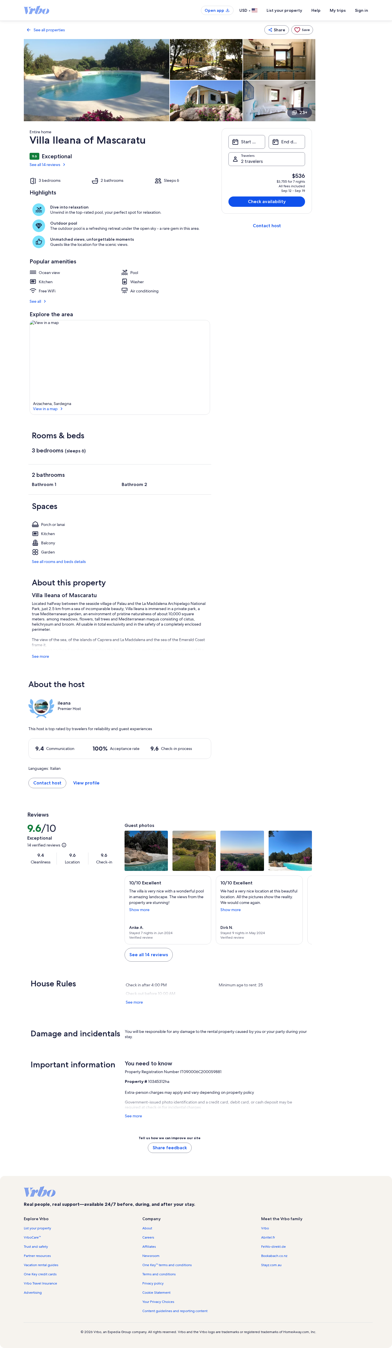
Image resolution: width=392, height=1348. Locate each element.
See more (40, 656)
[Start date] (246, 142)
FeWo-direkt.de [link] (273, 1246)
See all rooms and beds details (59, 561)
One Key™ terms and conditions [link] (167, 1265)
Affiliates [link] (149, 1246)
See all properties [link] (49, 29)
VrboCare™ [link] (32, 1237)
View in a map (45, 408)
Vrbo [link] (265, 1228)
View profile (86, 783)
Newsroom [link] (151, 1255)
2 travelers (252, 161)
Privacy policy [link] (153, 1283)
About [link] (147, 1228)
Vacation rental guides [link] (41, 1265)
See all (35, 301)
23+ (303, 112)
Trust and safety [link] (36, 1246)
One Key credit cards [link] (40, 1274)
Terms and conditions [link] (159, 1274)
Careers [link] (148, 1237)
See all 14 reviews (45, 164)
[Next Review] (305, 910)
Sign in (361, 10)
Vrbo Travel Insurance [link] (40, 1283)
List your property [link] (37, 1228)
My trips (338, 10)
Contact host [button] (47, 783)
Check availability (267, 201)
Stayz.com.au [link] (271, 1265)
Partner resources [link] (37, 1255)
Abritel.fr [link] (268, 1237)
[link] (302, 29)
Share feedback (170, 1147)
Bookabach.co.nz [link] (274, 1255)
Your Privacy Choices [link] (158, 1301)
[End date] (287, 142)
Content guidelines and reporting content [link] (174, 1311)
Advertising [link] (33, 1292)
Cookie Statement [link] (156, 1292)
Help (316, 10)
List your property (284, 10)
